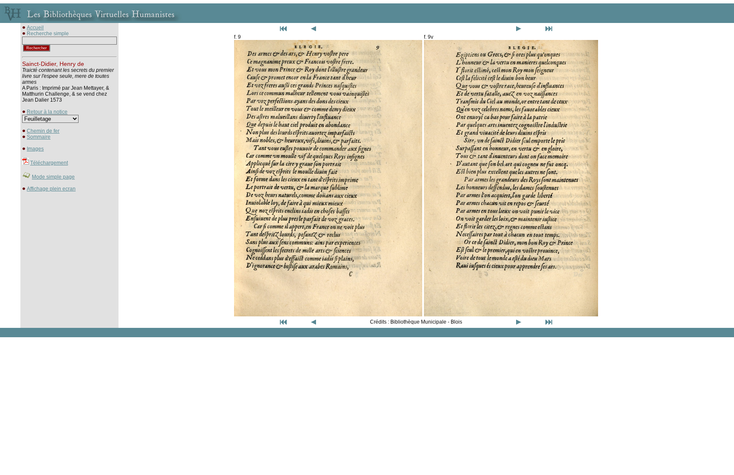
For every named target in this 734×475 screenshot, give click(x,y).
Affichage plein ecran (51, 189)
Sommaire (39, 137)
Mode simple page (53, 177)
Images (35, 149)
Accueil (35, 28)
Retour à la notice (47, 112)
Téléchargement (49, 163)
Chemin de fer (43, 131)
